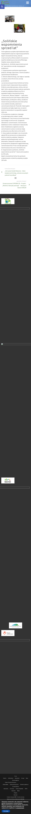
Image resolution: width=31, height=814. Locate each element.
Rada (27, 778)
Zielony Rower (5, 784)
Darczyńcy (12, 788)
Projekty (15, 792)
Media (18, 790)
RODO (26, 788)
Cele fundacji (10, 778)
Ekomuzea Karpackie (14, 784)
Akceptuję (5, 811)
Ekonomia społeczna (24, 784)
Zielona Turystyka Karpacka (10, 782)
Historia (4, 778)
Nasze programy (15, 780)
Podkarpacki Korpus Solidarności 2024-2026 (15, 799)
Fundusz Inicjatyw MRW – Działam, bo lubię (15, 797)
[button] (2, 6)
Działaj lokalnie (15, 786)
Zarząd (22, 778)
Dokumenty (17, 778)
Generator (13, 790)
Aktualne (15, 795)
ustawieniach (20, 808)
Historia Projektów (19, 788)
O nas (15, 776)
